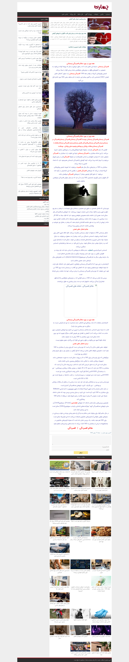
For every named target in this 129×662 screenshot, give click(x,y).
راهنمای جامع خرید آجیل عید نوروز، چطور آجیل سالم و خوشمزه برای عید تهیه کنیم (101, 540)
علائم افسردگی (86, 428)
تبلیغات (96, 14)
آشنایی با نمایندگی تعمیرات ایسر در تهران (101, 572)
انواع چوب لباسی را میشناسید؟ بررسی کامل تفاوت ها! (59, 588)
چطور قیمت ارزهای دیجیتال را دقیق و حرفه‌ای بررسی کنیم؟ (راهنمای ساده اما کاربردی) (80, 589)
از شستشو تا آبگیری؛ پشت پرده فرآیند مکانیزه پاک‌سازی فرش (59, 555)
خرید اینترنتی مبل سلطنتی (42, 216)
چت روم (46, 204)
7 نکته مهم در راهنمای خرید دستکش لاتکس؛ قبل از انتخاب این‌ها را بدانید (101, 621)
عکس (102, 14)
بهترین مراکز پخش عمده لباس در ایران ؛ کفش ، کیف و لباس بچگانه (80, 654)
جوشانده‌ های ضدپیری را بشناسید (77, 47)
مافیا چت (46, 218)
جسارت (108, 14)
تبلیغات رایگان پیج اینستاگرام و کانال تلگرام (38, 207)
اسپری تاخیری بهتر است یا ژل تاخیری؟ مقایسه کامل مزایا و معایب (80, 489)
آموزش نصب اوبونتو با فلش (80, 636)
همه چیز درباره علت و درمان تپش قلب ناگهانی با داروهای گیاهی (69, 33)
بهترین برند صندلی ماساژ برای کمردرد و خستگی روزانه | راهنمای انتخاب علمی (80, 473)
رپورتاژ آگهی (88, 14)
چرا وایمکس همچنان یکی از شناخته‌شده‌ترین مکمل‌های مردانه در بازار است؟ (80, 540)
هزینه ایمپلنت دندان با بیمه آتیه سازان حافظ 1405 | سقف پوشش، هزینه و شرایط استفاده (101, 589)
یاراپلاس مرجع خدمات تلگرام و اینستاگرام (38, 209)
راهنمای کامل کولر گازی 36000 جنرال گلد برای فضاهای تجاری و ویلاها (60, 522)
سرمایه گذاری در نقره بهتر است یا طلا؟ (80, 521)
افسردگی (72, 428)
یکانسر (47, 211)
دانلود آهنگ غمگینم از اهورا (80, 620)
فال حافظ (80, 14)
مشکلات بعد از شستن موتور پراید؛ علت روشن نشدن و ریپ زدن (60, 489)
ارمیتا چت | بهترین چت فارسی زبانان (101, 636)
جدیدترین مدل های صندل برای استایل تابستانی (59, 572)
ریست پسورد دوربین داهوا (42, 214)
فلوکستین (74, 403)
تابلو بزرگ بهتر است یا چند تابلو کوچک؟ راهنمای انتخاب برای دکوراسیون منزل (80, 506)
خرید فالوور (46, 202)
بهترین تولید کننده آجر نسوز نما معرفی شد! (101, 654)
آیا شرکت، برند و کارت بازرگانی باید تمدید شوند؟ (60, 473)
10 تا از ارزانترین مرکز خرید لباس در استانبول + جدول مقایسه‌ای (59, 506)
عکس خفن (65, 14)
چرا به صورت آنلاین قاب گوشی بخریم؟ (101, 472)
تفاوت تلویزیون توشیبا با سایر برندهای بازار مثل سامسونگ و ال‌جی (59, 539)
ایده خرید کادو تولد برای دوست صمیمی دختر (60, 637)
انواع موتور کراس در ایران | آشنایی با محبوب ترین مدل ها (60, 621)
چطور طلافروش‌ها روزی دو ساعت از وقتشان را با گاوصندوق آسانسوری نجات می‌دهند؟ (101, 507)
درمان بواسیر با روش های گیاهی (77, 19)
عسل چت (46, 221)
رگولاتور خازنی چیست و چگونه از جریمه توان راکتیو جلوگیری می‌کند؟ (80, 572)
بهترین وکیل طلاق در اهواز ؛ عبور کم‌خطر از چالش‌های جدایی (59, 604)
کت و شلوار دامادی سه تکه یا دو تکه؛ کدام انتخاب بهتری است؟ (101, 489)
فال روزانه (72, 14)
